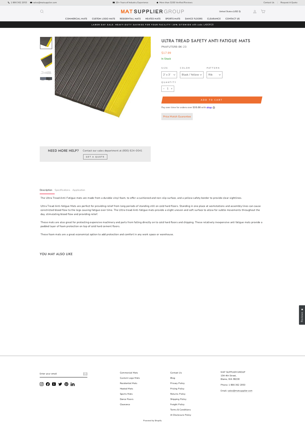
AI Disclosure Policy (180, 414)
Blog (172, 377)
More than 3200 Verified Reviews (175, 2)
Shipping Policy (178, 399)
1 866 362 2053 (19, 2)
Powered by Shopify (152, 420)
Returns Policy (178, 393)
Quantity (168, 82)
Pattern (213, 68)
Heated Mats (153, 18)
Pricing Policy (177, 388)
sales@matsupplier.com (45, 2)
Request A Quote (289, 2)
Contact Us (269, 2)
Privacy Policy (177, 383)
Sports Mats (172, 18)
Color (185, 68)
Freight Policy (177, 404)
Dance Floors (193, 18)
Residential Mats (130, 18)
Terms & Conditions (180, 409)
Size (164, 68)
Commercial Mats (76, 18)
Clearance (214, 18)
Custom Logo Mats (103, 18)
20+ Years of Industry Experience (132, 2)
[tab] (47, 190)
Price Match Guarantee (177, 116)
